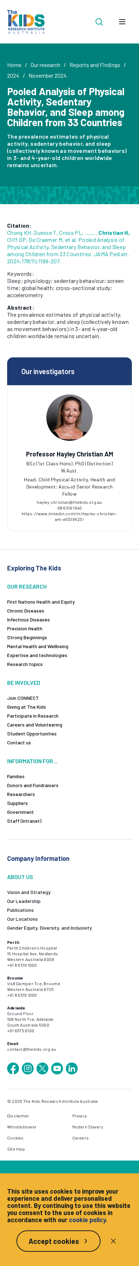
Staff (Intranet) (24, 821)
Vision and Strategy (29, 892)
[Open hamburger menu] (122, 21)
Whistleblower (22, 1126)
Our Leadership (24, 901)
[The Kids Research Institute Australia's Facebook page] (13, 1069)
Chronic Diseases (25, 611)
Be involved (23, 682)
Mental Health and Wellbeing (37, 646)
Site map (16, 1148)
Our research (45, 64)
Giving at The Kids (26, 707)
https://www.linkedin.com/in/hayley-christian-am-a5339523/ (69, 516)
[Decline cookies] (113, 1241)
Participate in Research (32, 716)
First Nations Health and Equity (41, 602)
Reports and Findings (95, 64)
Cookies (15, 1137)
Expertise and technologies (37, 655)
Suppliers (17, 803)
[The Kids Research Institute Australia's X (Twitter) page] (42, 1069)
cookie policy (87, 1220)
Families (16, 776)
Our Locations (22, 919)
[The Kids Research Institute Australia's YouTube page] (57, 1069)
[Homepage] (26, 22)
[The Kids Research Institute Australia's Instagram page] (28, 1069)
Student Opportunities (32, 733)
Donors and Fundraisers (32, 785)
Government (20, 812)
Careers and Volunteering (34, 725)
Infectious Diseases (28, 619)
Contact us (19, 742)
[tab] (69, 485)
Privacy (79, 1115)
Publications (20, 910)
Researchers (21, 794)
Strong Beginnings (27, 637)
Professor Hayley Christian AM (69, 454)
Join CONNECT (23, 698)
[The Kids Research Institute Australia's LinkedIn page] (72, 1069)
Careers (80, 1137)
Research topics (25, 664)
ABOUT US (20, 876)
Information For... (32, 761)
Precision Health (24, 628)
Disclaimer (18, 1115)
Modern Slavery (87, 1126)
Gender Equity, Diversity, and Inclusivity (49, 928)
